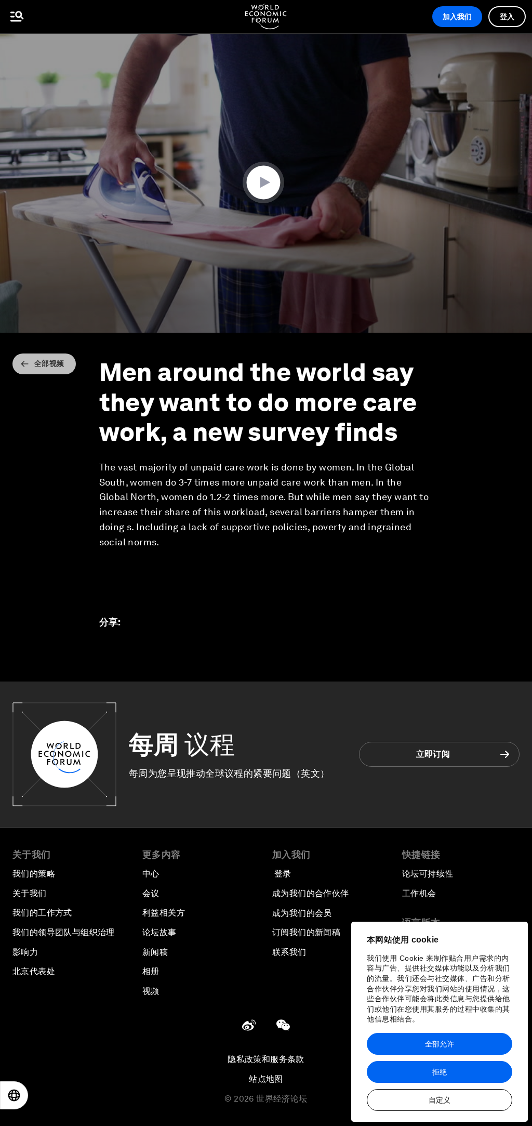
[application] (266, 183)
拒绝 (439, 1072)
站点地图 (266, 1079)
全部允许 (439, 1044)
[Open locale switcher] (14, 1095)
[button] (266, 182)
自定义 (439, 1100)
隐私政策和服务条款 (266, 1059)
